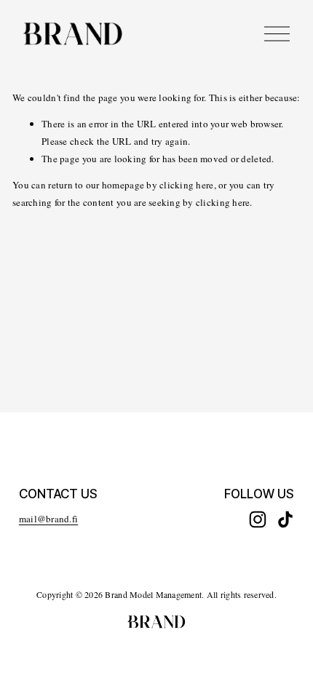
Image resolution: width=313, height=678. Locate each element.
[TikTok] (285, 519)
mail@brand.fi (48, 518)
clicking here (186, 184)
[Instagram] (257, 519)
